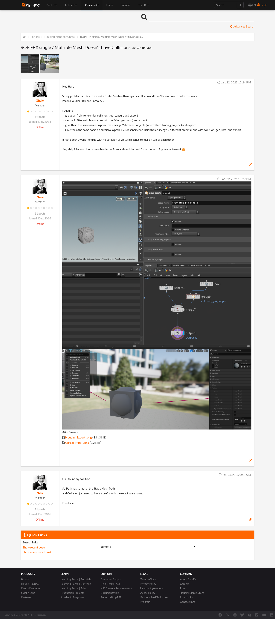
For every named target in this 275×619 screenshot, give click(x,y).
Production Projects (72, 592)
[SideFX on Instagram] (234, 615)
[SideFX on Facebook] (220, 615)
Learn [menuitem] (109, 5)
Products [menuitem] (51, 5)
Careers (184, 583)
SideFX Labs (28, 592)
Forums (35, 36)
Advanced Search (243, 26)
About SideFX (188, 579)
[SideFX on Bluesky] (242, 615)
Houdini (25, 579)
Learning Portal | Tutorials (76, 579)
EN (254, 5)
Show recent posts (34, 547)
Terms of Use (148, 579)
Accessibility (147, 592)
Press (183, 588)
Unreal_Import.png (77, 442)
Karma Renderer (30, 588)
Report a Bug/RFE (111, 597)
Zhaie (40, 100)
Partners (26, 597)
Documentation (110, 592)
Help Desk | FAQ (110, 583)
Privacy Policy (148, 583)
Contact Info (187, 601)
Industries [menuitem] (71, 5)
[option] (30, 63)
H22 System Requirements (116, 588)
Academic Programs (72, 597)
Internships (187, 597)
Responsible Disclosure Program (154, 599)
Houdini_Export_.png (78, 437)
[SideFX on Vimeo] (256, 615)
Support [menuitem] (125, 5)
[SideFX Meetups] (249, 615)
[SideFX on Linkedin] (271, 615)
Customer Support (112, 579)
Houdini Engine (30, 583)
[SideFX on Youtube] (264, 615)
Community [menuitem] (92, 5)
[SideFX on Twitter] (228, 615)
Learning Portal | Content (76, 583)
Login (263, 5)
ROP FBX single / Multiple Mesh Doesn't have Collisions (112, 36)
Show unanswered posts (38, 552)
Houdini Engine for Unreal (60, 36)
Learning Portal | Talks (74, 588)
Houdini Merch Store (192, 592)
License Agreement (151, 588)
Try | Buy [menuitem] (143, 5)
